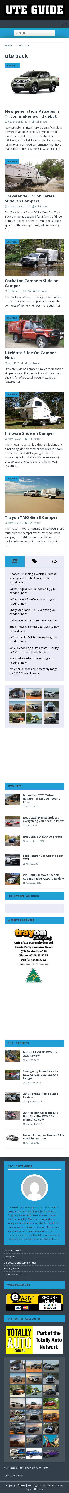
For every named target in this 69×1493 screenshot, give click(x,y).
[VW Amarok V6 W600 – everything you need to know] (51, 693)
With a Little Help (13, 1475)
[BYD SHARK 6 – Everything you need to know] (51, 1428)
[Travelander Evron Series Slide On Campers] (34, 175)
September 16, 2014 (19, 291)
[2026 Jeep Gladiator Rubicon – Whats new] (51, 1453)
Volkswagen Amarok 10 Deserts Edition (34, 620)
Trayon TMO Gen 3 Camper (31, 517)
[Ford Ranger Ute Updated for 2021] (12, 860)
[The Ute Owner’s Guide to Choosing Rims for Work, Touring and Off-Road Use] (34, 1403)
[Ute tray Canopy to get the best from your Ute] (34, 1453)
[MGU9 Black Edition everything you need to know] (51, 718)
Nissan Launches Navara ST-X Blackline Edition (43, 1136)
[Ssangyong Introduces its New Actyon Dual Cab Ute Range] (12, 1075)
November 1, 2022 (35, 841)
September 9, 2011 (35, 1101)
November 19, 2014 (19, 121)
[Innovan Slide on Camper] (34, 410)
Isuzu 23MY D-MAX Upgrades (42, 836)
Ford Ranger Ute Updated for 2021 (43, 857)
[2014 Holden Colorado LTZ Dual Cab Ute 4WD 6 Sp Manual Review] (12, 1115)
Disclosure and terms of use (20, 1262)
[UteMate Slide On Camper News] (34, 331)
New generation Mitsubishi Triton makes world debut (32, 114)
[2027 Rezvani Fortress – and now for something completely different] (34, 1416)
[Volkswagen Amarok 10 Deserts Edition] (34, 706)
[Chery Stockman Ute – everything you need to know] (17, 706)
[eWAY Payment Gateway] (34, 1309)
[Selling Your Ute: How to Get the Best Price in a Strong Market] (17, 1416)
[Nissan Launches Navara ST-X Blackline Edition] (12, 1138)
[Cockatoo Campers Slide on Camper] (34, 257)
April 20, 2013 (32, 1142)
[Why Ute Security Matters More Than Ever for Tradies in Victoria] (51, 1441)
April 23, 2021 (32, 863)
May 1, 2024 (31, 825)
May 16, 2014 (15, 438)
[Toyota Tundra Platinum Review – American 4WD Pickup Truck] (34, 1428)
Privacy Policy (12, 1268)
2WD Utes (14, 786)
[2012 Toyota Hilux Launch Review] (12, 1097)
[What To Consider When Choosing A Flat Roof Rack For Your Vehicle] (17, 1453)
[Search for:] (34, 32)
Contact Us (10, 1256)
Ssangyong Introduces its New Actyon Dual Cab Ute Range (40, 1074)
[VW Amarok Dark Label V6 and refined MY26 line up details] (34, 1441)
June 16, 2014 (15, 363)
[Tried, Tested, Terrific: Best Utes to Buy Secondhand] (51, 706)
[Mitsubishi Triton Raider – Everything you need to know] (17, 1441)
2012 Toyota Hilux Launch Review (40, 1095)
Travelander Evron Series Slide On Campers (29, 199)
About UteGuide (13, 1250)
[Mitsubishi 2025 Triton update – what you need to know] (12, 799)
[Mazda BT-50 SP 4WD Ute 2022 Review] (12, 1056)
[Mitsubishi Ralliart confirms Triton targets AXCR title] (51, 1403)
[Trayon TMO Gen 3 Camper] (34, 494)
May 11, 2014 (15, 522)
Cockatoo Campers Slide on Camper (32, 283)
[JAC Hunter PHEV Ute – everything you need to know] (17, 718)
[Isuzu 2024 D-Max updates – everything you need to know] (12, 821)
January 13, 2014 (34, 1123)
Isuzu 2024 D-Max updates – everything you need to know (43, 819)
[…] (58, 149)
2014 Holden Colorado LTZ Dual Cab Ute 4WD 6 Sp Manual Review (40, 1116)
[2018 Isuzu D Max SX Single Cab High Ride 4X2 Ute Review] (12, 879)
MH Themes (36, 1489)
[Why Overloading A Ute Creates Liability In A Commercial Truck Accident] (34, 718)
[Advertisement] (34, 755)
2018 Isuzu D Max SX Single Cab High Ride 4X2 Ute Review (43, 876)
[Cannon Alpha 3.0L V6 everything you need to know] (34, 693)
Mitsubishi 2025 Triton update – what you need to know (41, 798)
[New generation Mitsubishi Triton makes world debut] (34, 85)
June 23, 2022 (32, 1060)
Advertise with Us (14, 1274)
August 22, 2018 (33, 882)
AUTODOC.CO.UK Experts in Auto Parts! (26, 1468)
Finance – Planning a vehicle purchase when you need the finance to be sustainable (33, 578)
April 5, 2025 (32, 806)
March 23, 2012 (33, 1082)
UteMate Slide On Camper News (30, 355)
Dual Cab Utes (18, 1043)
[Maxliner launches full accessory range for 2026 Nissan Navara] (17, 1403)
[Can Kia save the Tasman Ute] (17, 1428)
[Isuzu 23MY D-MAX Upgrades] (12, 840)
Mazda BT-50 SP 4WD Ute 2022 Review (40, 1053)
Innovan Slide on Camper (29, 433)
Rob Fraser (41, 121)
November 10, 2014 (19, 206)
